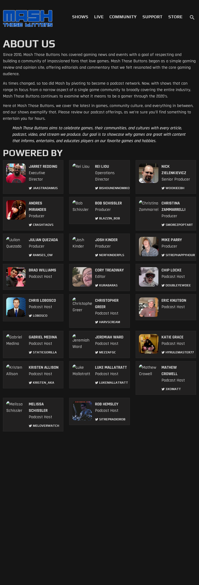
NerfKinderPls (111, 255)
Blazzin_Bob (109, 218)
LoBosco (40, 315)
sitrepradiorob (112, 419)
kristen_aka (43, 382)
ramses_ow (43, 255)
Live (99, 16)
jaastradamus (45, 188)
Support (152, 16)
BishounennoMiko (114, 188)
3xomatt (173, 389)
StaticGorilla (45, 352)
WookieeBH (175, 188)
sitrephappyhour (180, 255)
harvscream (109, 322)
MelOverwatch (46, 426)
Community (123, 16)
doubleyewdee (178, 285)
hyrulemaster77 (180, 352)
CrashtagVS (43, 225)
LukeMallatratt (113, 382)
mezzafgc (107, 352)
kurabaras (108, 285)
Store (175, 16)
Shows (80, 16)
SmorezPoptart (179, 225)
